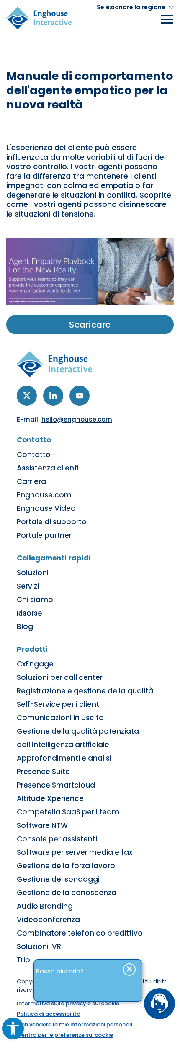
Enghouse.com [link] (44, 495)
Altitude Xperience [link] (50, 798)
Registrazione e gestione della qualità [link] (85, 691)
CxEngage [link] (35, 664)
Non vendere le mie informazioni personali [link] (74, 1024)
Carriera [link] (31, 481)
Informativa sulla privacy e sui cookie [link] (68, 1003)
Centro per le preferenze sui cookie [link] (65, 1035)
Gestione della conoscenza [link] (66, 893)
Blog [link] (25, 626)
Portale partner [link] (44, 535)
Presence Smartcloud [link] (56, 785)
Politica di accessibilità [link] (48, 1014)
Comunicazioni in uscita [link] (60, 718)
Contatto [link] (34, 454)
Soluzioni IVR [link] (39, 946)
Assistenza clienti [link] (48, 468)
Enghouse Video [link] (46, 508)
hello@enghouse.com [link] (76, 419)
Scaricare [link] (90, 324)
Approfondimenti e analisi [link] (64, 758)
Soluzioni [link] (33, 573)
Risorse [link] (29, 613)
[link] (13, 1028)
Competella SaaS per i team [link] (68, 812)
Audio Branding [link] (45, 906)
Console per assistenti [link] (57, 839)
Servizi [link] (28, 586)
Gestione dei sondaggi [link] (58, 879)
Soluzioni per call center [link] (60, 677)
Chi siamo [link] (35, 600)
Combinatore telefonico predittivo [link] (80, 933)
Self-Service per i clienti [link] (59, 704)
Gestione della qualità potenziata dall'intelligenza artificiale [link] (78, 738)
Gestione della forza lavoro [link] (66, 866)
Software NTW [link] (42, 825)
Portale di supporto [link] (52, 522)
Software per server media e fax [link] (74, 852)
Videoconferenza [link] (48, 920)
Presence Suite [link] (43, 772)
